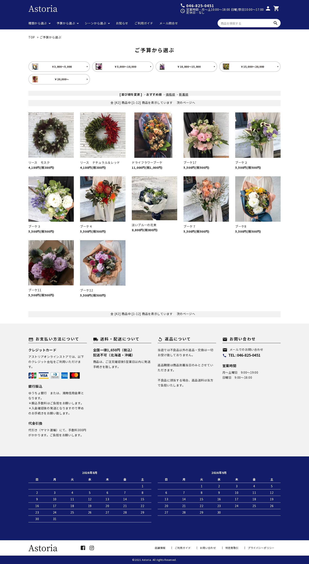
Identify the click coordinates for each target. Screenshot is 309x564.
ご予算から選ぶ (50, 37)
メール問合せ (168, 23)
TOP (31, 37)
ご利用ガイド (144, 23)
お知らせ (122, 23)
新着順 (183, 94)
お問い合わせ (208, 548)
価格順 (170, 94)
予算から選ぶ (66, 23)
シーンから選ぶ (95, 23)
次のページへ (186, 102)
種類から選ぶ (37, 23)
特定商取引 (232, 548)
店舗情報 (160, 548)
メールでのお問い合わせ (243, 349)
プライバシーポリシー (261, 548)
